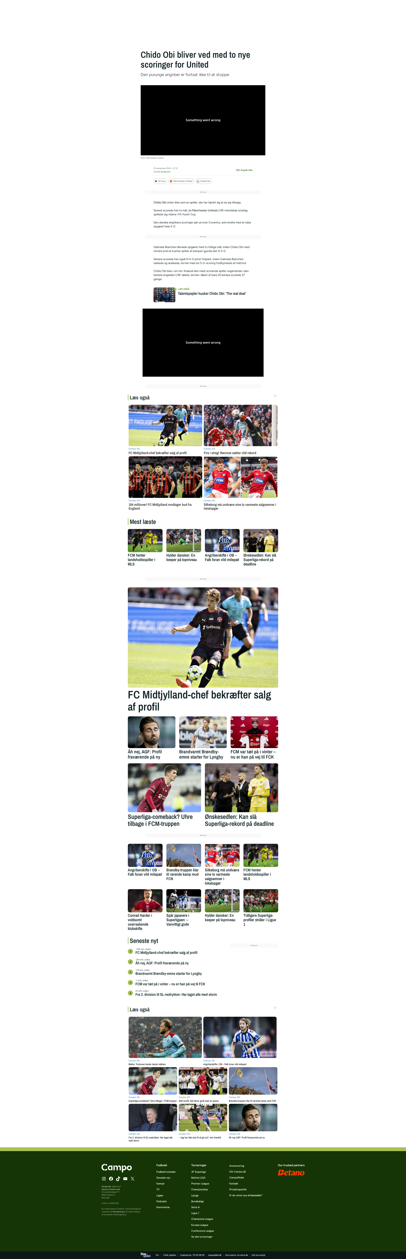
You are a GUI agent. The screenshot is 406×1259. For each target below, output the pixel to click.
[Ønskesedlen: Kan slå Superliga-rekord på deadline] (260, 540)
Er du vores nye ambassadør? (245, 1195)
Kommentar (163, 1207)
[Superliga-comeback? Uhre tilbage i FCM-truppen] (164, 787)
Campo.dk (106, 1186)
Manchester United (182, 181)
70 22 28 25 (198, 1255)
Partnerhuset (119, 1211)
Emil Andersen (163, 171)
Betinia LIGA (198, 1177)
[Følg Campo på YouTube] (125, 1178)
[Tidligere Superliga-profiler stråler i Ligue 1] (260, 900)
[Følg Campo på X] (132, 1178)
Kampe (160, 1183)
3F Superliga (198, 1171)
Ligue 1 (195, 1213)
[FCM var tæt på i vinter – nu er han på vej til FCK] (254, 732)
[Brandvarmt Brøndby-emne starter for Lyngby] (203, 732)
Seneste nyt (163, 1177)
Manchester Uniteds (205, 210)
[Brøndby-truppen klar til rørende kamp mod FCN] (183, 855)
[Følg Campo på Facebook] (111, 1178)
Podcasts (161, 1201)
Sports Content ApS (111, 1189)
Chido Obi (205, 181)
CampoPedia (236, 1177)
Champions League (202, 1218)
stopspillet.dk (214, 1255)
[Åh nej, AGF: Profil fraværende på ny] (151, 732)
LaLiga (194, 1195)
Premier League (200, 1183)
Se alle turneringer (202, 1236)
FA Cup (161, 181)
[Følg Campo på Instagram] (104, 1178)
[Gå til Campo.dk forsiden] (117, 1171)
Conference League (202, 1230)
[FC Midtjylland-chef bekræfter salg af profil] (203, 637)
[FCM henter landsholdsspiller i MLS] (145, 540)
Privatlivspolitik (238, 1189)
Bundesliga (197, 1201)
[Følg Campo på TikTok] (118, 1178)
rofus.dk (244, 1255)
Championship (199, 1189)
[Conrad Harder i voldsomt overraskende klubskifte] (145, 900)
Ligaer (159, 1195)
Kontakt (233, 1183)
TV (158, 1189)
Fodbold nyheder (166, 1171)
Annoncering (236, 1165)
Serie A (195, 1207)
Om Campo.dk (237, 1171)
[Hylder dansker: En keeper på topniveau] (183, 540)
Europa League (199, 1224)
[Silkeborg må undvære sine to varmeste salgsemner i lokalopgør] (222, 855)
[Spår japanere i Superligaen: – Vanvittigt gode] (183, 900)
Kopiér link (246, 170)
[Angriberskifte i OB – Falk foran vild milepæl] (222, 540)
